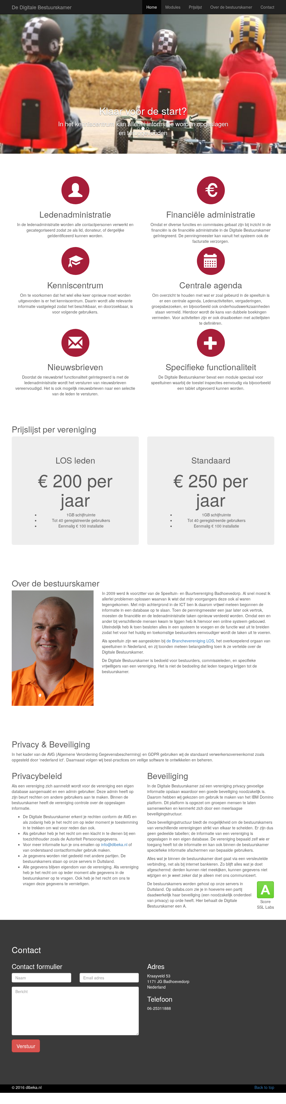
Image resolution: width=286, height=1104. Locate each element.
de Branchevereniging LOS (190, 641)
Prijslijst (195, 7)
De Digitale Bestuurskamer (42, 7)
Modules (172, 7)
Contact (267, 7)
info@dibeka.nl (114, 844)
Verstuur (25, 1046)
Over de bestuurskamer (231, 7)
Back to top (264, 1087)
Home (151, 7)
